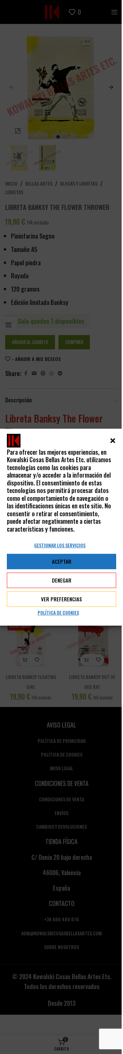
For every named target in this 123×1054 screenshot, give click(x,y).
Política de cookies (58, 612)
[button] (112, 440)
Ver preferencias (61, 599)
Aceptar (61, 561)
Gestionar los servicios (59, 545)
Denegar (61, 580)
